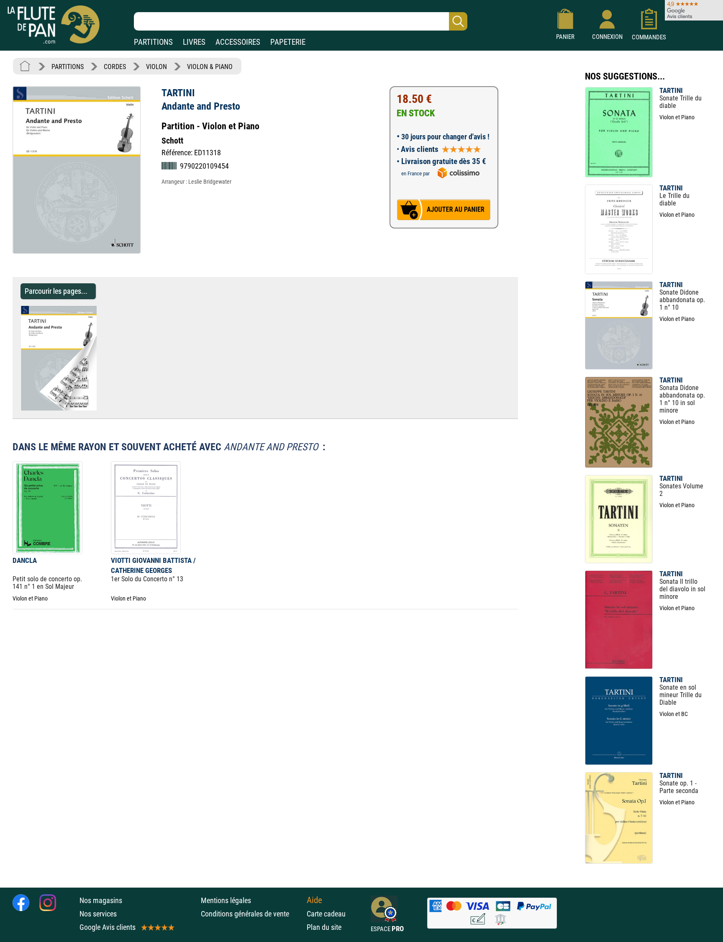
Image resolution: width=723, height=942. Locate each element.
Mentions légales (226, 900)
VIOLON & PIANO (210, 67)
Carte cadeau (326, 913)
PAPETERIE (287, 42)
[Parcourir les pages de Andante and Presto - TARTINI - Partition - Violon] (101, 408)
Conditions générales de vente (252, 913)
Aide (314, 900)
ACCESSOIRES (237, 42)
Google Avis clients (107, 927)
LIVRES (194, 42)
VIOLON (156, 67)
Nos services (98, 913)
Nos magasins (100, 900)
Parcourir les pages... (56, 291)
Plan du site (324, 927)
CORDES (115, 67)
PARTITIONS (153, 42)
